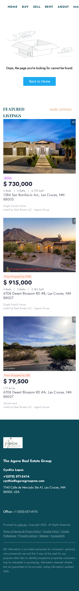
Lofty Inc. (23, 525)
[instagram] (24, 501)
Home (13, 7)
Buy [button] (25, 7)
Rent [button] (49, 7)
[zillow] (15, 501)
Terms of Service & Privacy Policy (22, 531)
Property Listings (28, 536)
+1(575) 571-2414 (16, 476)
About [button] (63, 7)
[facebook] (6, 501)
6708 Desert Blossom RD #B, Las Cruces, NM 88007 (37, 295)
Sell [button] (37, 7)
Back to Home (39, 81)
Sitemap (44, 536)
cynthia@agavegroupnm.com (23, 481)
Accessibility (58, 536)
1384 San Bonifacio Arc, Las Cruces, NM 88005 (34, 197)
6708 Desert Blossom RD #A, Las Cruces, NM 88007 (37, 394)
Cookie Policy (51, 531)
